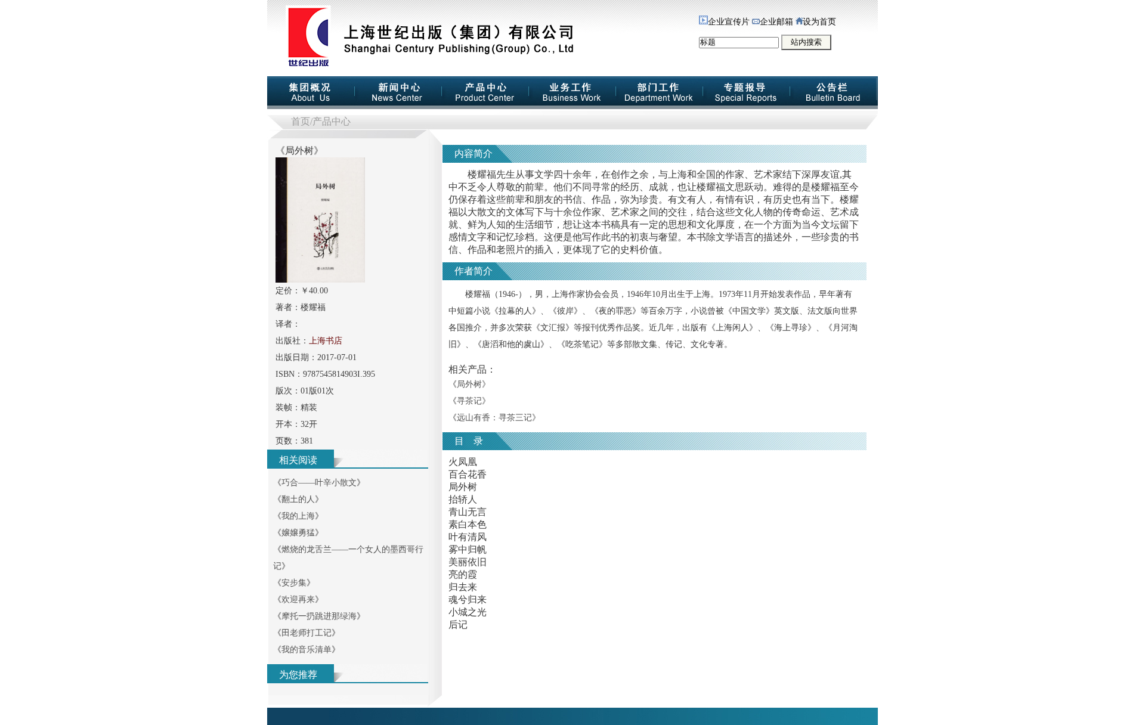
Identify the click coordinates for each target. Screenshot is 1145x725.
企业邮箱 (776, 21)
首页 (300, 121)
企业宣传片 (729, 21)
